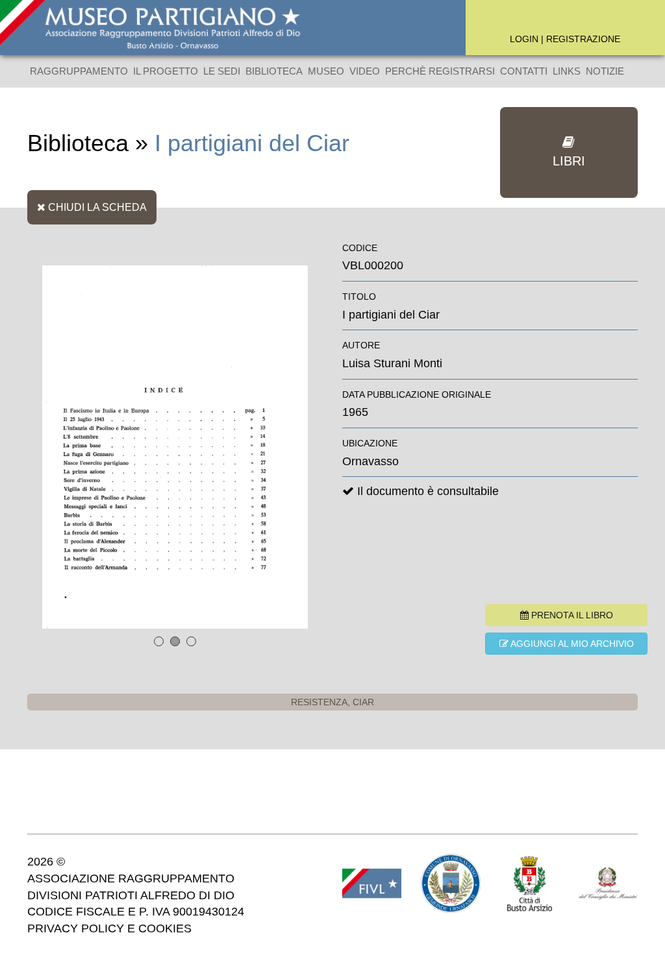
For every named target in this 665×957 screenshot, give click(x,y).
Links (567, 71)
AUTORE (361, 345)
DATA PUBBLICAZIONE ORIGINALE (416, 394)
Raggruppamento (79, 71)
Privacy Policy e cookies (109, 928)
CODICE (359, 248)
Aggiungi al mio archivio (571, 643)
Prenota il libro (571, 615)
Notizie (605, 71)
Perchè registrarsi (440, 71)
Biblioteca (274, 71)
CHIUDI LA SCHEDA (96, 207)
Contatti (523, 71)
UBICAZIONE (369, 443)
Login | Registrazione (565, 39)
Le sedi (221, 71)
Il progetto (165, 71)
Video (364, 71)
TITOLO (359, 296)
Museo (326, 71)
